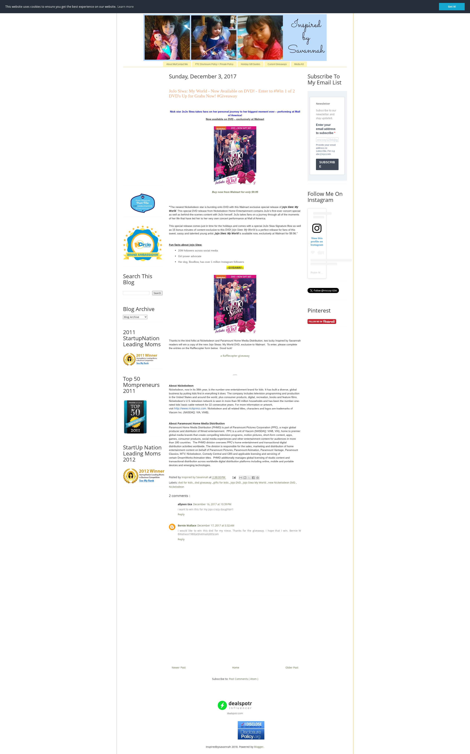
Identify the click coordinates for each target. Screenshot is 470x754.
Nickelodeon (176, 486)
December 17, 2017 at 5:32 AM (215, 525)
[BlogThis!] (245, 477)
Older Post (291, 667)
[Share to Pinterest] (257, 477)
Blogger (258, 746)
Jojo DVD (236, 482)
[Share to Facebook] (253, 477)
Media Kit (299, 64)
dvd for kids (186, 482)
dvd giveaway (203, 482)
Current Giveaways (277, 64)
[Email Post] (233, 477)
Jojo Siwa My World (255, 482)
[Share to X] (249, 477)
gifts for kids (221, 482)
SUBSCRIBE (327, 164)
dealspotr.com (235, 713)
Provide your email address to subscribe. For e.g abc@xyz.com (326, 149)
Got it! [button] (452, 6)
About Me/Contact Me (177, 64)
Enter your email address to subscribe (325, 129)
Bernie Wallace (187, 525)
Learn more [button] (126, 7)
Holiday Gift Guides (250, 64)
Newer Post (179, 667)
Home (235, 667)
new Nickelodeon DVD (282, 482)
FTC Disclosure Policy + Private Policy (214, 64)
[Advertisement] (235, 629)
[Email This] (241, 477)
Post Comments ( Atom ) (243, 679)
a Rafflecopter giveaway (235, 355)
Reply (181, 514)
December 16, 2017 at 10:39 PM (212, 504)
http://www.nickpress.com (190, 408)
